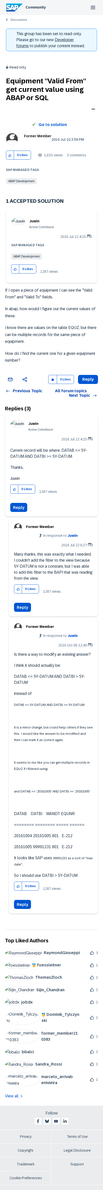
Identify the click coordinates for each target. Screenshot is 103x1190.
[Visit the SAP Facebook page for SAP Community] (38, 1121)
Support (77, 1164)
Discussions (18, 20)
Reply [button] (88, 379)
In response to (60, 536)
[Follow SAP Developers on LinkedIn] (65, 1121)
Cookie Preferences (26, 1178)
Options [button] (92, 109)
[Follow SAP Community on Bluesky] (47, 1121)
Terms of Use (77, 1137)
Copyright (26, 1150)
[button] (10, 155)
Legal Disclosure (77, 1150)
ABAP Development (21, 181)
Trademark (25, 1164)
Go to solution (52, 124)
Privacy (26, 1137)
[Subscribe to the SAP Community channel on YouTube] (56, 1121)
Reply (18, 507)
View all (11, 1096)
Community (36, 7)
